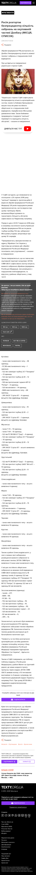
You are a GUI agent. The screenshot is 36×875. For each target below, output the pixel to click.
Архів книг (4, 863)
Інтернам (4, 849)
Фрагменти (4, 826)
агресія (4, 744)
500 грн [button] (14, 327)
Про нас (3, 822)
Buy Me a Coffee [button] (19, 341)
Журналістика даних (7, 838)
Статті (3, 824)
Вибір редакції (6, 831)
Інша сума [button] (6, 332)
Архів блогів (5, 860)
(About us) (10, 822)
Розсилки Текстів (6, 829)
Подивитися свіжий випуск (18, 807)
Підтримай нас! (6, 854)
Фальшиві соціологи (8, 842)
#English (4, 833)
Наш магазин (5, 856)
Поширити (7, 45)
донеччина (28, 744)
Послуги (4, 840)
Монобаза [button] (7, 345)
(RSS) (6, 824)
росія (20, 744)
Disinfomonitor (5, 847)
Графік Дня (4, 858)
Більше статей (7, 770)
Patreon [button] (6, 341)
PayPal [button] (17, 345)
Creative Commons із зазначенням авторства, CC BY (19, 868)
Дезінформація (6, 845)
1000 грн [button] (24, 327)
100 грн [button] (5, 327)
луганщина (13, 744)
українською (14, 870)
